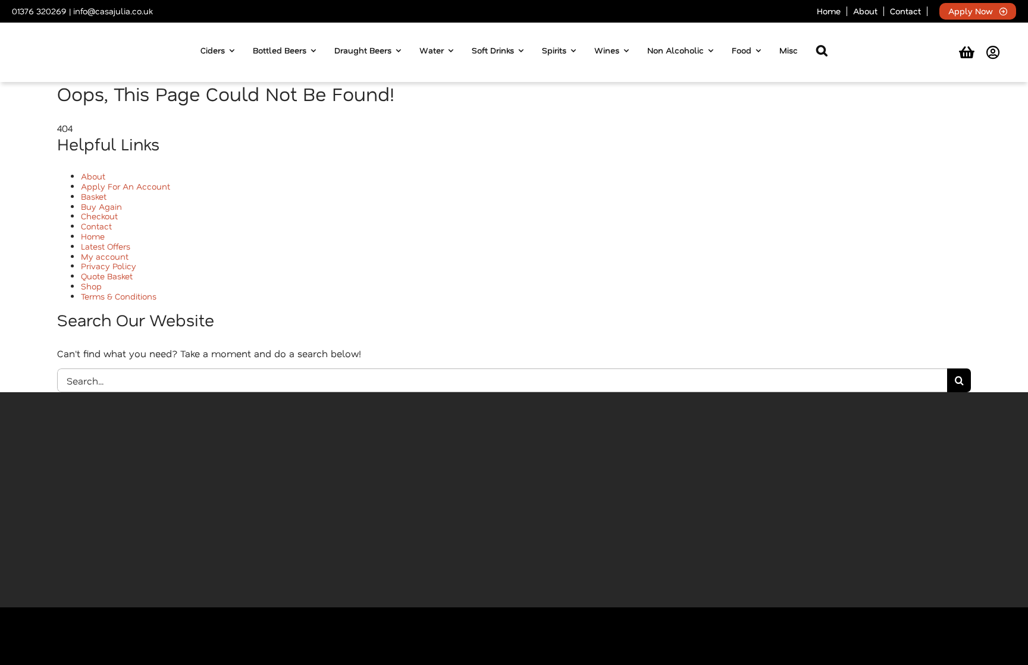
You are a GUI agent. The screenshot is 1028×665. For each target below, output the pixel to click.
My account (104, 256)
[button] (822, 53)
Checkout (99, 216)
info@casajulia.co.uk (112, 11)
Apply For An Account (125, 186)
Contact (96, 226)
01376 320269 (39, 11)
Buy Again (101, 206)
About (93, 176)
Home (93, 236)
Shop (91, 286)
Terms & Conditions (118, 296)
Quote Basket (107, 276)
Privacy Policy (108, 266)
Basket (93, 196)
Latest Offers (105, 246)
